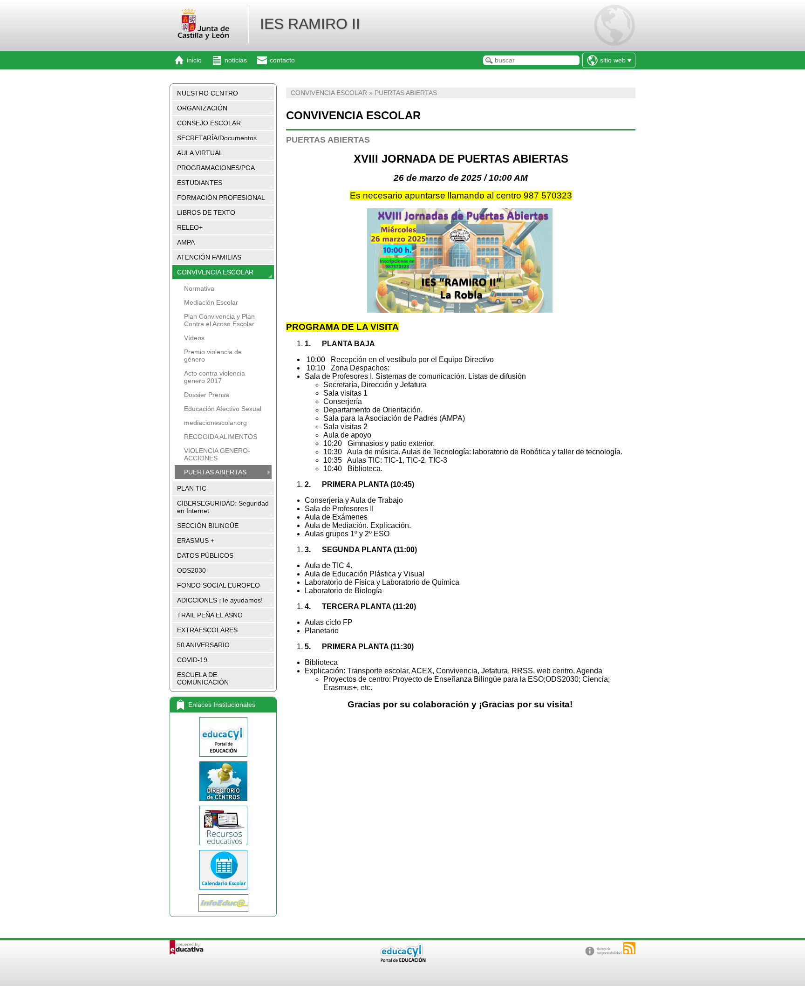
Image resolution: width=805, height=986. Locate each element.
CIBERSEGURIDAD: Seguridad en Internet (223, 507)
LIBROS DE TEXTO (206, 212)
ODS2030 (191, 570)
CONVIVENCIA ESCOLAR (215, 272)
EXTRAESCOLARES (207, 630)
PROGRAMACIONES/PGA (216, 167)
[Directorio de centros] (223, 781)
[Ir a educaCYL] (402, 960)
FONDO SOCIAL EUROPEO (218, 585)
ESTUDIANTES (199, 182)
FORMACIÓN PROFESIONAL (221, 197)
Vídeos (194, 338)
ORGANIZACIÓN (202, 108)
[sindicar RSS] (629, 948)
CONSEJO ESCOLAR (209, 123)
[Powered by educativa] (187, 947)
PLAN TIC (191, 488)
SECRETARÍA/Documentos (217, 138)
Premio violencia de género (213, 355)
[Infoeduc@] (223, 903)
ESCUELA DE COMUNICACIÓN (203, 678)
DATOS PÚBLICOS (205, 555)
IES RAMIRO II (310, 23)
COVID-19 (192, 660)
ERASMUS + (195, 540)
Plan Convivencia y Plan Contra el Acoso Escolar (219, 320)
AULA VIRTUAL (200, 153)
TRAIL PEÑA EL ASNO (210, 615)
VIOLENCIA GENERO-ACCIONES (217, 454)
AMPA (186, 242)
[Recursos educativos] (223, 825)
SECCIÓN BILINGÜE (208, 525)
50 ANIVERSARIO (203, 645)
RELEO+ (190, 227)
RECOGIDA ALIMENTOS (220, 436)
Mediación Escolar (211, 302)
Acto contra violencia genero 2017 (214, 377)
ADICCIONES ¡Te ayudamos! (220, 600)
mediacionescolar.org (215, 422)
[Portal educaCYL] (223, 737)
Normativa (199, 288)
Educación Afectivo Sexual (222, 408)
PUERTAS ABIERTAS (215, 472)
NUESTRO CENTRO (207, 93)
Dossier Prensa (206, 394)
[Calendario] (223, 870)
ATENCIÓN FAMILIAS (209, 257)
